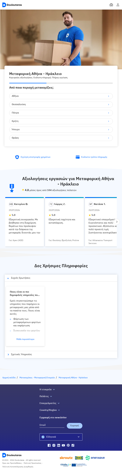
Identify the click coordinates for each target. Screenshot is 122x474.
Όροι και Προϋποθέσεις (12, 463)
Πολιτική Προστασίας (32, 463)
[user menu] (118, 4)
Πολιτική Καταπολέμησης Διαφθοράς (17, 467)
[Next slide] (117, 222)
